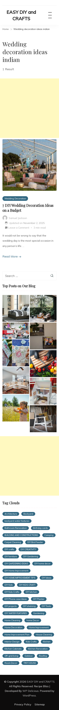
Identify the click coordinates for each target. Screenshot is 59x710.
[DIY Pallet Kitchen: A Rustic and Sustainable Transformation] (43, 363)
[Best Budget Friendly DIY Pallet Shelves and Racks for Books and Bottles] (43, 336)
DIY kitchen (31, 592)
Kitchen (46, 641)
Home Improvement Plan (17, 634)
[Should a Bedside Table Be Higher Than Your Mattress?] (15, 308)
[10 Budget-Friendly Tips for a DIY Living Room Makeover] (15, 380)
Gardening (38, 613)
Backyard (28, 513)
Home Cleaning (12, 620)
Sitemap (40, 704)
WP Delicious (30, 690)
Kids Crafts (31, 641)
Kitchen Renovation (38, 648)
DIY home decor (42, 563)
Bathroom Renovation (16, 528)
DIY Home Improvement (16, 570)
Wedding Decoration (15, 198)
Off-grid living (11, 656)
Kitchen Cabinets (13, 648)
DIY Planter (38, 599)
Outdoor (29, 656)
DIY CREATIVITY (28, 549)
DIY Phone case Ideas (16, 599)
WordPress (29, 695)
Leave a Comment (18, 228)
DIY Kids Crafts (12, 592)
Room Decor (11, 663)
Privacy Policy (22, 704)
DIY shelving (29, 606)
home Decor (33, 620)
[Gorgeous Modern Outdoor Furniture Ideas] (43, 308)
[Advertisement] (29, 108)
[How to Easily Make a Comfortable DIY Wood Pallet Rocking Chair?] (43, 418)
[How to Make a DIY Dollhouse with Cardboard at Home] (43, 391)
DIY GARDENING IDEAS (16, 563)
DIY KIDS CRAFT (27, 584)
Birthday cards (40, 528)
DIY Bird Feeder (35, 542)
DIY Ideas (46, 577)
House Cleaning (44, 634)
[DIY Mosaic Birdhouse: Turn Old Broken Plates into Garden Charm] (15, 352)
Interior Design (12, 641)
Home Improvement (39, 627)
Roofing (43, 656)
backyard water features (17, 521)
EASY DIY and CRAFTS (21, 15)
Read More (10, 256)
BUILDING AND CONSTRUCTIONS (21, 535)
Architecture (11, 513)
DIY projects (11, 606)
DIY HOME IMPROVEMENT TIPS (20, 577)
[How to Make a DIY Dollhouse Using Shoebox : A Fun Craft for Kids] (15, 331)
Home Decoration (13, 627)
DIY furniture (11, 556)
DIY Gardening (30, 556)
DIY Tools (46, 606)
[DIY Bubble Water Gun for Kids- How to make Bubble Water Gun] (15, 408)
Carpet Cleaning (13, 542)
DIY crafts (9, 549)
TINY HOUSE (30, 663)
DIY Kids (9, 584)
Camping (48, 535)
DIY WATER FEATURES (16, 613)
